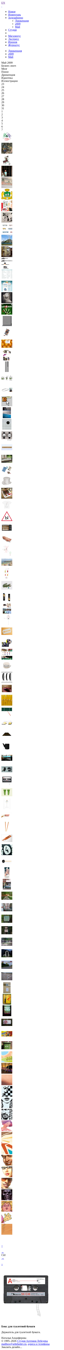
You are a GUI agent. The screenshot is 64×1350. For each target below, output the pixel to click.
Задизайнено (15, 17)
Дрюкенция (22, 20)
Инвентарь (14, 14)
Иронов (12, 42)
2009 (17, 23)
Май (17, 26)
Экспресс (13, 39)
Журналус (14, 45)
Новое (12, 11)
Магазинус (14, 36)
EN (3, 2)
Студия (12, 29)
